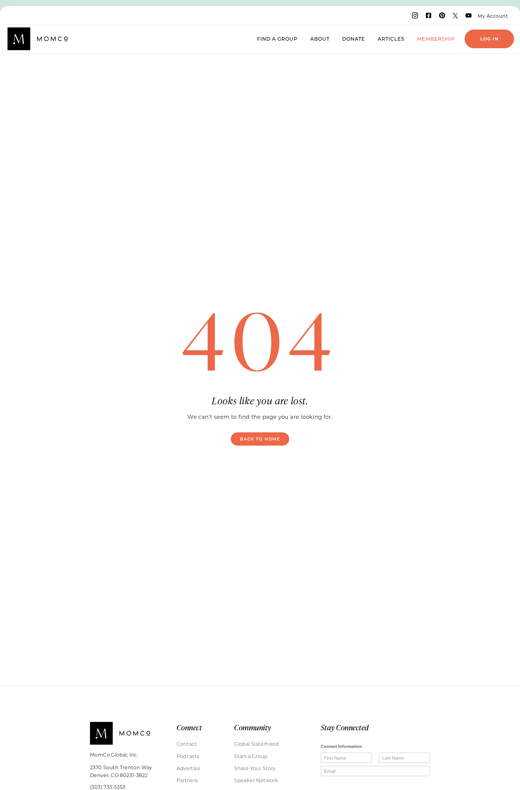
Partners (187, 780)
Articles (391, 39)
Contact (187, 744)
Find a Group (277, 39)
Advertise (189, 768)
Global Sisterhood (256, 744)
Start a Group (251, 756)
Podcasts (188, 756)
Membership (436, 39)
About (320, 39)
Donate (353, 39)
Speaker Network (256, 780)
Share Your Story (255, 768)
